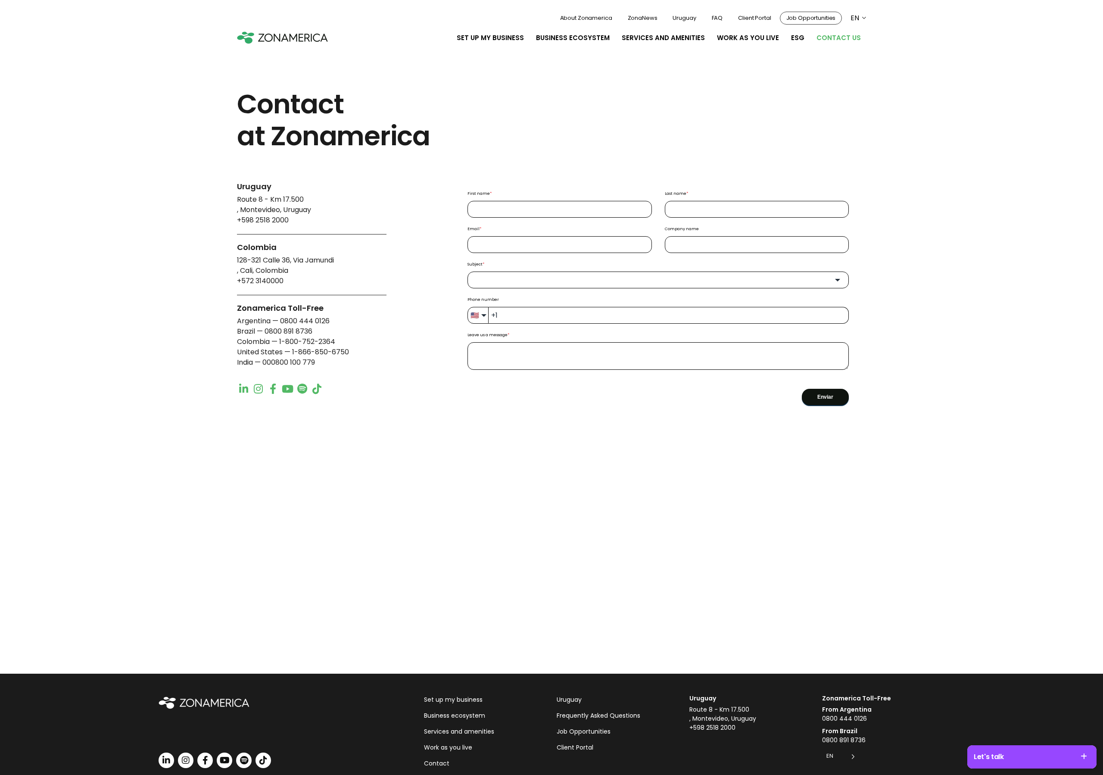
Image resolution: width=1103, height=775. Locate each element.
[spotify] (302, 388)
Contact (436, 763)
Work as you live (748, 37)
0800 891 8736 (288, 331)
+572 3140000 (260, 281)
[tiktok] (316, 388)
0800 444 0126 (305, 321)
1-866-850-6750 (320, 352)
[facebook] (272, 388)
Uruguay (684, 18)
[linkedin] (243, 388)
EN (855, 18)
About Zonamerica (586, 18)
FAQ (717, 18)
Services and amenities (663, 37)
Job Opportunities (811, 18)
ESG (797, 37)
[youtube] (287, 388)
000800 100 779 (288, 362)
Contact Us (838, 37)
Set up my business (490, 37)
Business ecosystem (573, 37)
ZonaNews (642, 18)
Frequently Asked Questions (598, 715)
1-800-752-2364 (307, 342)
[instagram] (258, 388)
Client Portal (754, 18)
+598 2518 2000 (263, 220)
